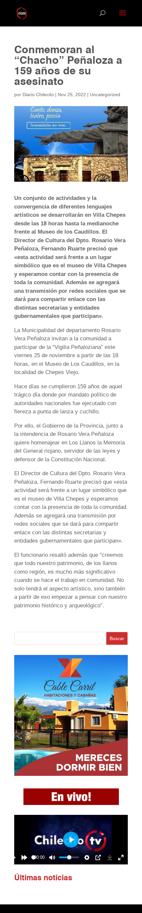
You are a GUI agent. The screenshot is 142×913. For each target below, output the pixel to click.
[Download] (109, 857)
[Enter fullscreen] (121, 857)
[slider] (33, 857)
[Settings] (87, 857)
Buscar (117, 638)
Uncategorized (105, 94)
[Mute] (52, 857)
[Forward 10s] (24, 857)
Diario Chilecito (38, 94)
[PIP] (98, 857)
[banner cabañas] (71, 774)
